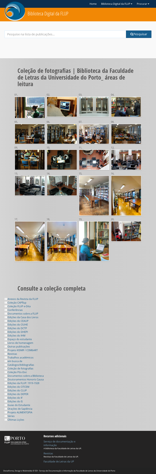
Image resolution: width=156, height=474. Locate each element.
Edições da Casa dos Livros (22, 317)
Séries (11, 416)
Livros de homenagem (20, 343)
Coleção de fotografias (20, 368)
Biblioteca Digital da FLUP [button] (116, 3)
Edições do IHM (16, 335)
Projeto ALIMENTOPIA (19, 412)
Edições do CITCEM (18, 386)
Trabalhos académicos (20, 357)
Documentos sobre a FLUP (22, 313)
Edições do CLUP (17, 390)
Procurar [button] (142, 3)
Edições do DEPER (17, 394)
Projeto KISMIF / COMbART (22, 350)
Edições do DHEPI (17, 332)
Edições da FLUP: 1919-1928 (23, 383)
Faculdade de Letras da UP (59, 461)
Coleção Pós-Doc (17, 372)
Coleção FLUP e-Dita (19, 306)
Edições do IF (15, 397)
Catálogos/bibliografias (20, 365)
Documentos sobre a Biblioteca (25, 375)
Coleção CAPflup (16, 302)
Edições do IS (15, 401)
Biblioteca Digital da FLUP (48, 13)
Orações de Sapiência (19, 408)
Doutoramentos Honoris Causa (25, 379)
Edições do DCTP (17, 328)
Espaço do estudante (19, 339)
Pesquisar (140, 34)
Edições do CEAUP (17, 321)
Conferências (15, 310)
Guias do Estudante (18, 405)
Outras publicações (18, 346)
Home (93, 3)
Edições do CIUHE (17, 324)
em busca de (14, 361)
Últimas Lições (15, 419)
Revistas (12, 354)
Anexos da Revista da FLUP (22, 299)
